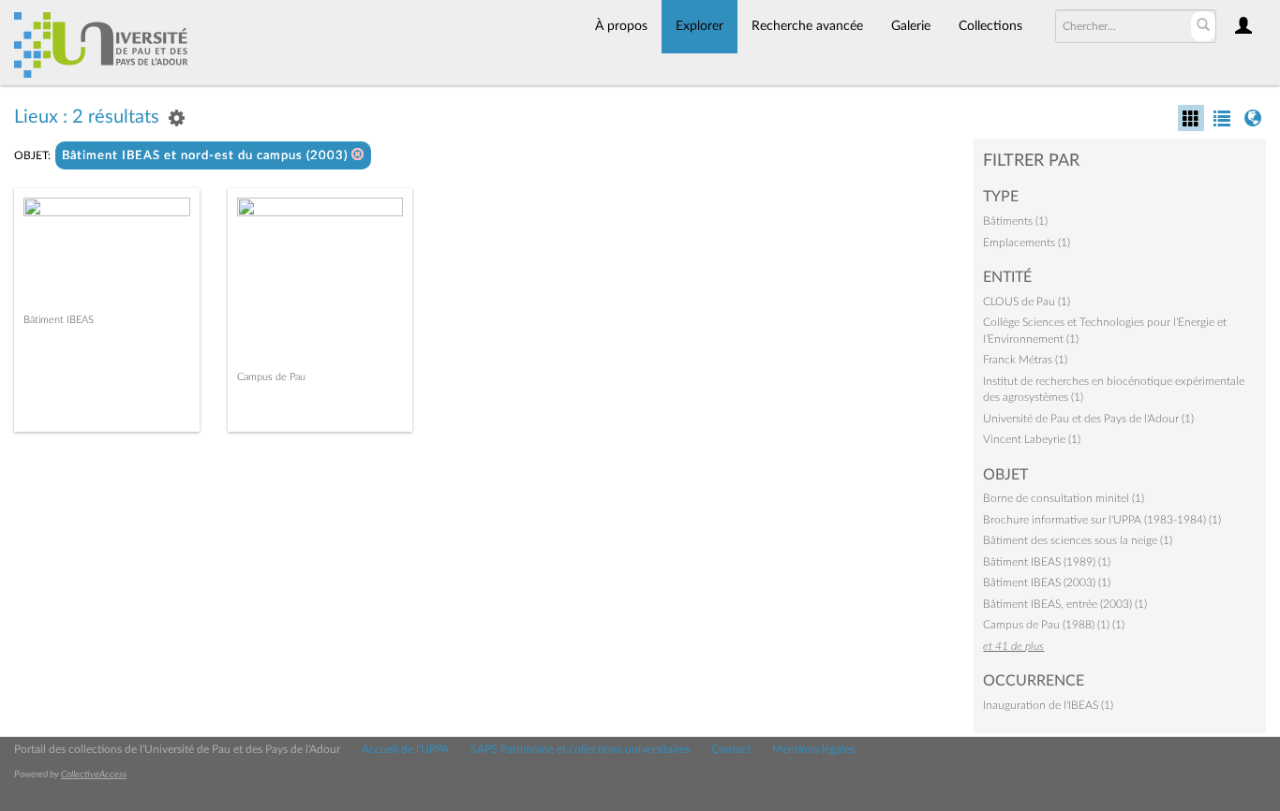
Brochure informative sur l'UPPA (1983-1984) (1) (1102, 519)
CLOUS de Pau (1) (1026, 301)
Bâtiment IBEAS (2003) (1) (1046, 582)
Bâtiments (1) (1015, 221)
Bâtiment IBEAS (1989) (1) (1046, 562)
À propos (621, 26)
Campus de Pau (271, 377)
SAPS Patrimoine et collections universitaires (580, 749)
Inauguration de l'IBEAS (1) (1048, 705)
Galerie (910, 26)
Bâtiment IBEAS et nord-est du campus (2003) (206, 156)
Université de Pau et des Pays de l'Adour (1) (1088, 418)
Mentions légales (813, 749)
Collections (990, 26)
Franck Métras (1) (1025, 359)
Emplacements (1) (1026, 242)
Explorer (699, 26)
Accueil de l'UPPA (405, 749)
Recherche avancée (807, 26)
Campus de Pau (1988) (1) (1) (1053, 624)
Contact (731, 749)
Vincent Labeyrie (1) (1031, 439)
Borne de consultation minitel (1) (1063, 498)
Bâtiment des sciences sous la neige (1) (1077, 540)
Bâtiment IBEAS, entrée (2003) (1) (1065, 604)
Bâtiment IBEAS (58, 320)
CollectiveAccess (94, 774)
